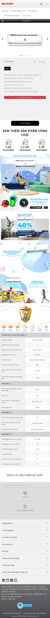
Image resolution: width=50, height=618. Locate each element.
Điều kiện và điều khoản (12, 613)
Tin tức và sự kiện (9, 537)
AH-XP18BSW (41, 150)
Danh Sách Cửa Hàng (25, 97)
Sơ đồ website (8, 530)
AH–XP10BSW (8, 150)
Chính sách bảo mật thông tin (35, 613)
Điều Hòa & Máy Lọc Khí (18, 11)
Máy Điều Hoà (32, 11)
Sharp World (7, 523)
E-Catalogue (25, 123)
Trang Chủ (5, 11)
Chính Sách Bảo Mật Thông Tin (15, 572)
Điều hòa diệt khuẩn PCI (12, 15)
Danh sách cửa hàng (10, 558)
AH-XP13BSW (25, 150)
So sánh (41, 61)
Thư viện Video (8, 565)
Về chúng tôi (7, 544)
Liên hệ (5, 551)
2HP (7, 68)
